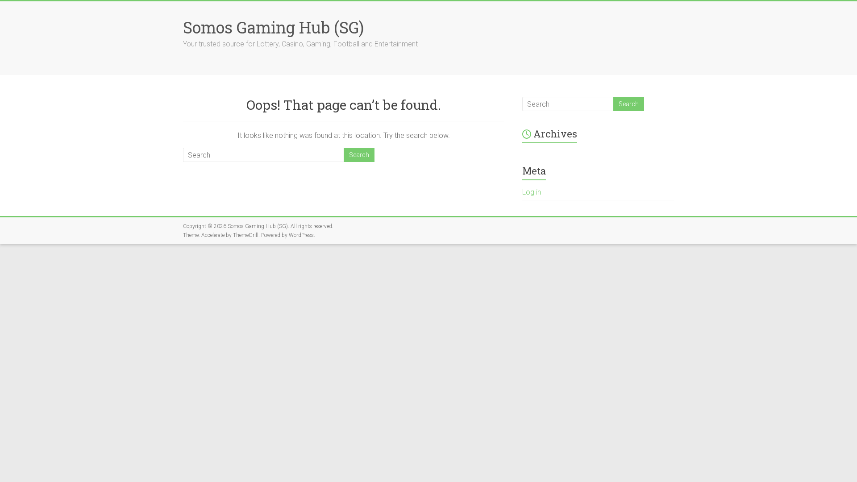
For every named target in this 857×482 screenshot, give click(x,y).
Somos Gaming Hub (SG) (273, 27)
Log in (531, 192)
